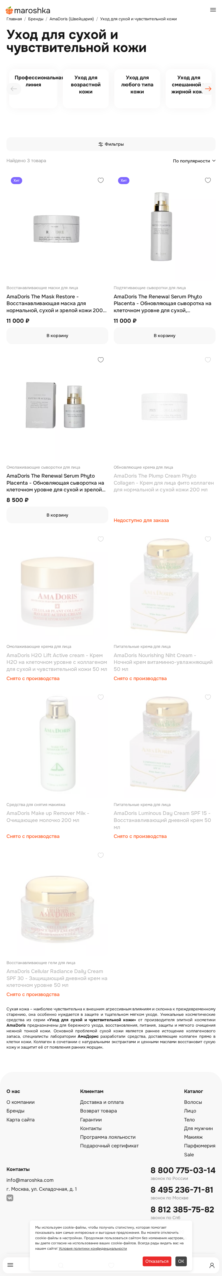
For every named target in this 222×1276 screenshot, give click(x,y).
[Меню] (10, 1265)
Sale (189, 1155)
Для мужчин (198, 1128)
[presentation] (13, 89)
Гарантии (91, 1120)
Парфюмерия (200, 1146)
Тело (189, 1120)
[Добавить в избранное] (100, 181)
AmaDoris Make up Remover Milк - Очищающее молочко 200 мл (47, 817)
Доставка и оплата (102, 1102)
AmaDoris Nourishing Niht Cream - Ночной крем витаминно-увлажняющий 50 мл (163, 662)
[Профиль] (212, 1265)
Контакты (91, 1128)
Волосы (193, 1102)
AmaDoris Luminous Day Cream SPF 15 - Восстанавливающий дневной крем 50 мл (162, 820)
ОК (181, 1261)
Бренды (15, 1111)
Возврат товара (98, 1111)
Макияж (193, 1137)
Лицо (190, 1111)
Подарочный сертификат (109, 1146)
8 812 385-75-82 (182, 1209)
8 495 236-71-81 (182, 1190)
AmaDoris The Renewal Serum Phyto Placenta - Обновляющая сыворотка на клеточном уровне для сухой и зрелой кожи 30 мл (55, 483)
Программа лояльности (108, 1137)
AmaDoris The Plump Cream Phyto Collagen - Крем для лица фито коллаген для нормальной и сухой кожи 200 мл (164, 483)
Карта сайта (20, 1120)
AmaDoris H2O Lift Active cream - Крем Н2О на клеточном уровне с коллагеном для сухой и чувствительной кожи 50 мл (56, 662)
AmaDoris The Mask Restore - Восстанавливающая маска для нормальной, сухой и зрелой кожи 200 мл (54, 303)
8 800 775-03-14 (183, 1170)
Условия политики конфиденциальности (93, 1248)
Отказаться (157, 1261)
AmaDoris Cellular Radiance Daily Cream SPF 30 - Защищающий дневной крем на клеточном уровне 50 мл (56, 978)
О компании (20, 1102)
